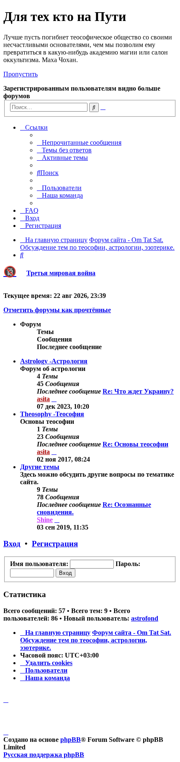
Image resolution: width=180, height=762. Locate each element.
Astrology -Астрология (53, 361)
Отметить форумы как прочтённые (57, 309)
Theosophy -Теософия (52, 414)
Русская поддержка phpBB (43, 754)
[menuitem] (79, 142)
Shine (45, 519)
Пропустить (20, 74)
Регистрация (55, 543)
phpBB (70, 739)
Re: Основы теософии (135, 444)
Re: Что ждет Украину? (138, 391)
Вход (12, 543)
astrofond (144, 618)
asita (43, 398)
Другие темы (39, 466)
